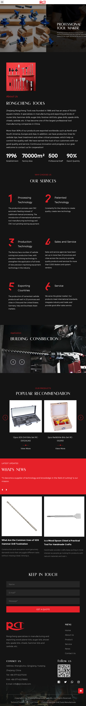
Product (69, 639)
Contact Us (70, 653)
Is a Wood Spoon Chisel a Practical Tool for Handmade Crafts (62, 542)
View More (26, 448)
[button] (13, 362)
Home (68, 630)
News (67, 649)
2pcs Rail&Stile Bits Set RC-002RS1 (60, 439)
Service (68, 644)
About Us (69, 635)
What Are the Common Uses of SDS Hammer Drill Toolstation (20, 542)
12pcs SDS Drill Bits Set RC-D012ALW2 (25, 439)
